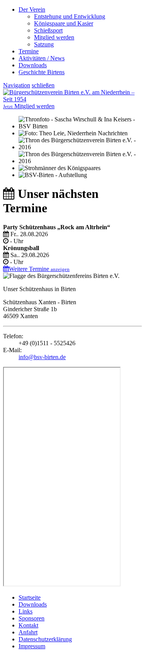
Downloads (33, 65)
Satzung (44, 44)
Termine (29, 51)
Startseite (30, 597)
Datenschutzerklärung (45, 639)
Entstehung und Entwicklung (69, 16)
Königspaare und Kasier (63, 23)
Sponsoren (31, 618)
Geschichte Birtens (42, 72)
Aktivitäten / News (42, 58)
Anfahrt (28, 632)
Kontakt (28, 625)
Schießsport (48, 30)
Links (25, 611)
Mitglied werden (54, 37)
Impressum (32, 646)
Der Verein (32, 9)
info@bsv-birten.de (42, 357)
